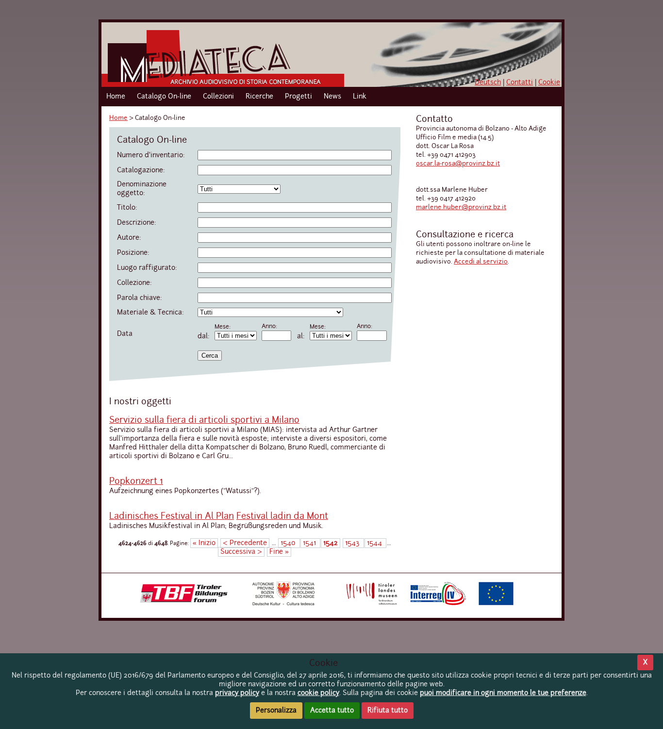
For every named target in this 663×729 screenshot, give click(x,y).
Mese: (223, 327)
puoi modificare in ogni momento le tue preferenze (503, 693)
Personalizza (276, 710)
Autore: (129, 238)
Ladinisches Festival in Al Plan (171, 516)
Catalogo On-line (164, 96)
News (332, 96)
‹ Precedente (245, 543)
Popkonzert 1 (136, 481)
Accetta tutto (332, 710)
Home (115, 96)
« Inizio (204, 543)
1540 (289, 543)
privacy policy (237, 693)
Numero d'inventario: (151, 155)
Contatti (519, 82)
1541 (310, 543)
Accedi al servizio (481, 261)
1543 (353, 543)
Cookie (549, 82)
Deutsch (488, 82)
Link (359, 96)
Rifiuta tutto (387, 710)
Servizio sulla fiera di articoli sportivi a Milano (204, 420)
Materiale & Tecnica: (150, 312)
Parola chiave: (139, 298)
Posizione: (133, 253)
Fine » (279, 552)
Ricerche (259, 96)
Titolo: (127, 208)
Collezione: (134, 283)
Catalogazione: (141, 170)
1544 (375, 543)
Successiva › (241, 552)
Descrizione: (136, 223)
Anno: (269, 326)
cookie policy (318, 693)
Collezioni (218, 96)
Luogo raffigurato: (147, 268)
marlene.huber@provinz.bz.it (461, 207)
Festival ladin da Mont (282, 516)
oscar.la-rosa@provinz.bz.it (458, 163)
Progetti (298, 96)
